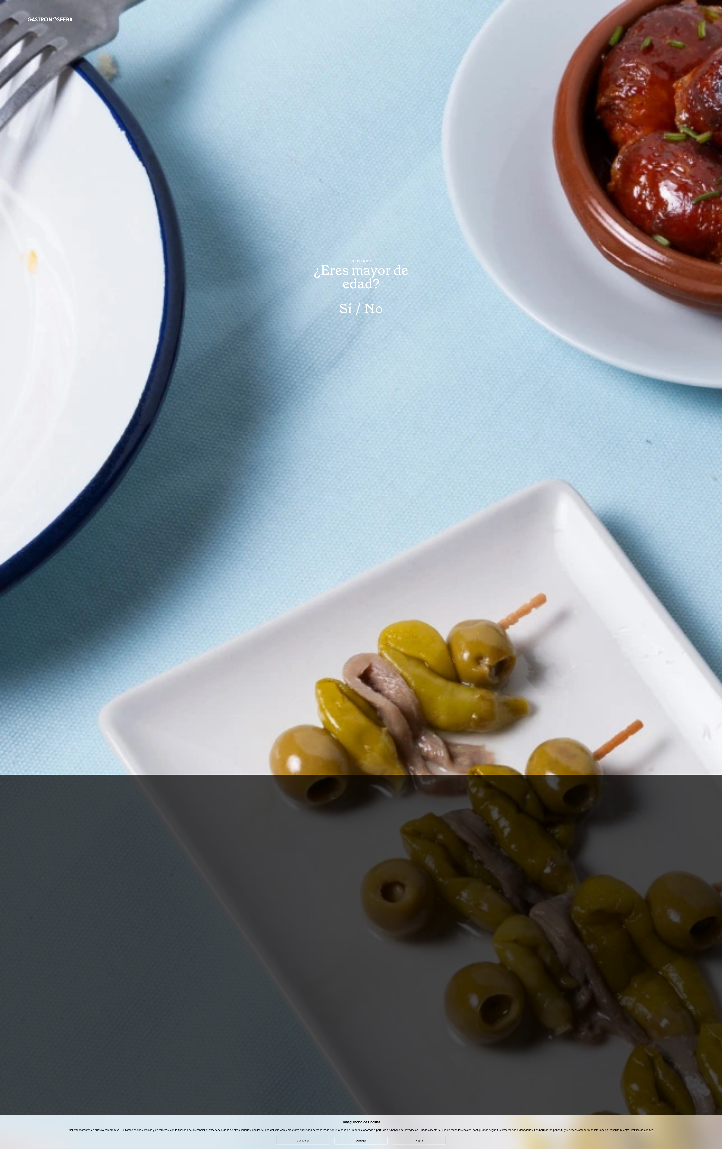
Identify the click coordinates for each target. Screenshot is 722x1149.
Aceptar (419, 1140)
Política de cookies (642, 1130)
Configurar (303, 1140)
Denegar (361, 1140)
